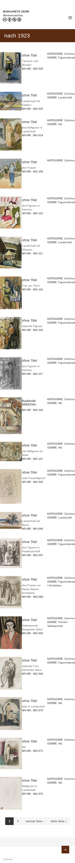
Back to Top (65, 849)
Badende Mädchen (29, 402)
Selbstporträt (55, 625)
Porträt (62, 622)
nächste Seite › (35, 821)
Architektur (55, 585)
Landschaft (65, 97)
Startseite (8, 859)
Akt (60, 124)
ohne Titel (29, 55)
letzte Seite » (59, 821)
